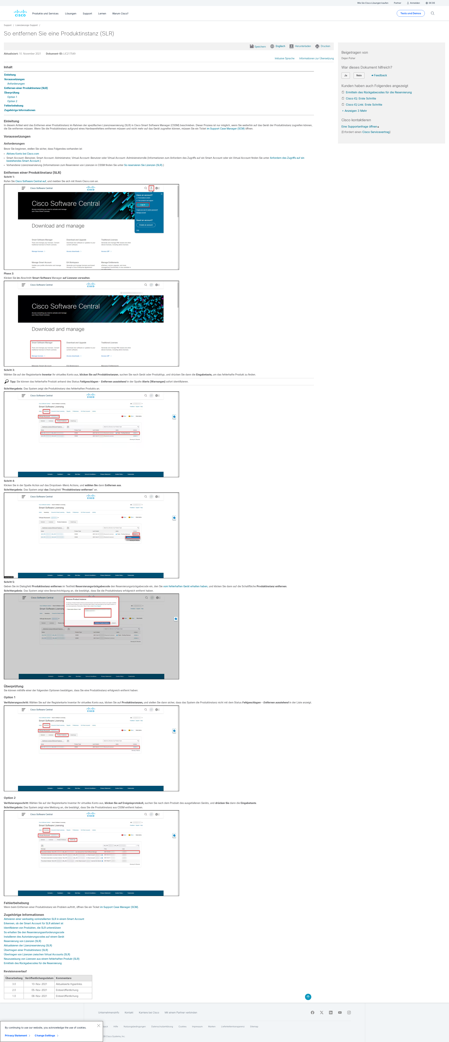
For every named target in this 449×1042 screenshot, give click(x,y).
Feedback (380, 75)
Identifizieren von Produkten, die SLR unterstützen (32, 927)
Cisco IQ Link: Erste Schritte (364, 104)
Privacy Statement (16, 1035)
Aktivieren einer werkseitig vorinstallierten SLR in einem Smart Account (44, 919)
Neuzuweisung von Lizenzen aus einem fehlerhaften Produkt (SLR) (41, 958)
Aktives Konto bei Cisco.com (22, 153)
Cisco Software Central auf (30, 181)
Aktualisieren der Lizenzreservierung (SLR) (28, 945)
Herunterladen (303, 46)
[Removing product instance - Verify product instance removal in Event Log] (91, 895)
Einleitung (10, 74)
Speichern (260, 46)
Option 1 (12, 97)
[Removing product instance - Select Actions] (91, 577)
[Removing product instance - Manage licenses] (91, 365)
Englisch (280, 46)
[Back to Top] (308, 997)
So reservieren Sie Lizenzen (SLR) (143, 165)
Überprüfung (11, 92)
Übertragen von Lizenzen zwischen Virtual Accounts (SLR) (37, 954)
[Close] (98, 1025)
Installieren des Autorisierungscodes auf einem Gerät (34, 936)
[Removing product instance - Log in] (91, 269)
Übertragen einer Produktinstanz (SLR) (26, 950)
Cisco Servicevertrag (376, 132)
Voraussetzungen (14, 79)
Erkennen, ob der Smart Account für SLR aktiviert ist (33, 923)
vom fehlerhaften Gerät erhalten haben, (185, 586)
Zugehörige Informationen (19, 110)
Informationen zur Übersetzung (316, 58)
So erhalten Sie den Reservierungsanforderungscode (34, 932)
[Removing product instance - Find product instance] (91, 476)
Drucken (325, 46)
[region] (51, 1031)
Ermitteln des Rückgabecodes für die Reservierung (33, 963)
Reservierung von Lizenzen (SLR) (22, 941)
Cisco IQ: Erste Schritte (361, 98)
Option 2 (12, 101)
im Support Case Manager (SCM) (226, 128)
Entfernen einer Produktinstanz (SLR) (26, 88)
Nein (359, 75)
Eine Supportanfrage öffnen (359, 126)
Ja (345, 75)
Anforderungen (16, 83)
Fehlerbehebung (13, 105)
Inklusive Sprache (284, 58)
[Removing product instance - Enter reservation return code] (91, 678)
